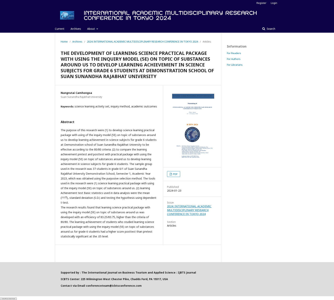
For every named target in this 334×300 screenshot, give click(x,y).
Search (270, 29)
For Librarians (235, 64)
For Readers (234, 53)
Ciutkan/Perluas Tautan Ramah (8, 298)
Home (64, 41)
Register (261, 3)
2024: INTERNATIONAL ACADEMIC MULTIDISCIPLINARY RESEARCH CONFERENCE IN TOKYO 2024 (142, 41)
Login (274, 3)
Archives (76, 29)
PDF (174, 174)
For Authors (233, 59)
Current (59, 29)
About (91, 29)
